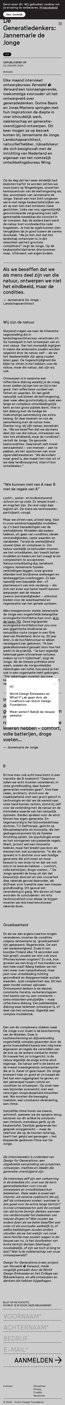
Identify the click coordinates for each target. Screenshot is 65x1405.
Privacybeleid (48, 7)
